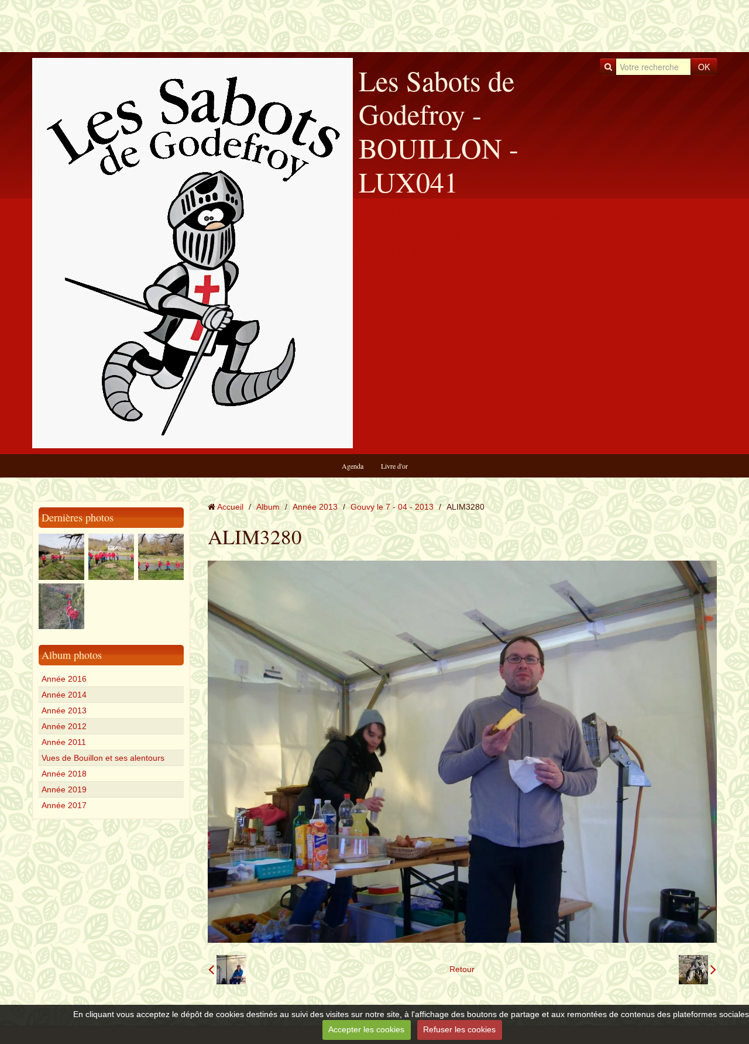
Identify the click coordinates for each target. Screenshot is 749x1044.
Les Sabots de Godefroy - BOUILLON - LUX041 (438, 130)
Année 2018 (64, 773)
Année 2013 (64, 710)
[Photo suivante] (697, 969)
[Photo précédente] (227, 969)
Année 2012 (64, 726)
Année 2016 (64, 679)
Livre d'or (394, 466)
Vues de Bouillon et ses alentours (103, 758)
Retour (462, 969)
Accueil (230, 506)
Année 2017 (64, 805)
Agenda (352, 466)
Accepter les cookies (366, 1029)
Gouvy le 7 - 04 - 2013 (392, 506)
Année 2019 (64, 789)
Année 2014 (64, 694)
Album (268, 506)
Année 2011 (64, 742)
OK (704, 67)
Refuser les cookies (459, 1029)
